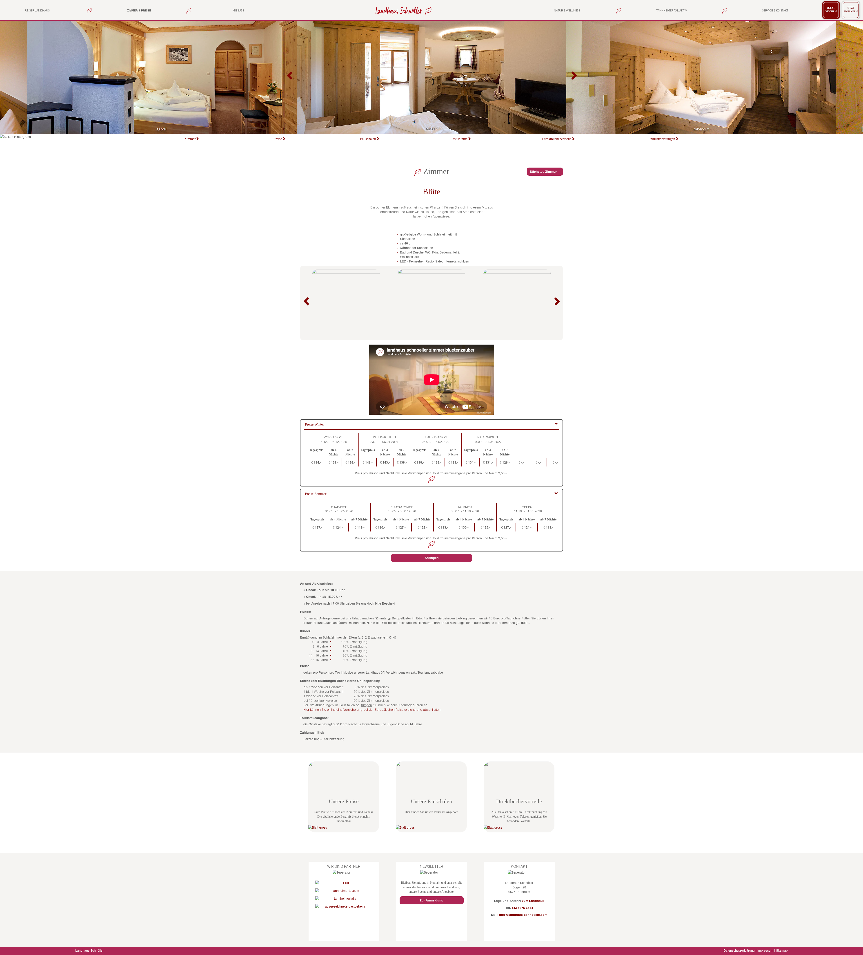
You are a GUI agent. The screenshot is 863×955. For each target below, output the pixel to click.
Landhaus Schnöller (89, 950)
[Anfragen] (851, 9)
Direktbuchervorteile (556, 139)
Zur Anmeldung (431, 900)
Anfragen (432, 558)
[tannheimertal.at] (344, 898)
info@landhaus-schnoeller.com (523, 915)
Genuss (238, 10)
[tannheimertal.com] (344, 890)
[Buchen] (831, 9)
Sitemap (782, 950)
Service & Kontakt (775, 10)
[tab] (431, 425)
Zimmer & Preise (139, 10)
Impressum (765, 950)
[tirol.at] (344, 883)
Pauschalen (368, 139)
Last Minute (458, 139)
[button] (290, 77)
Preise (278, 139)
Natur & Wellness (567, 10)
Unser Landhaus (37, 10)
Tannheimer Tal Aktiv (671, 10)
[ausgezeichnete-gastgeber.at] (344, 906)
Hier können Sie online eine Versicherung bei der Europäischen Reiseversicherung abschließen (371, 709)
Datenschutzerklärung (739, 950)
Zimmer (190, 139)
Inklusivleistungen (662, 139)
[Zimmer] (402, 10)
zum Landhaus (533, 901)
